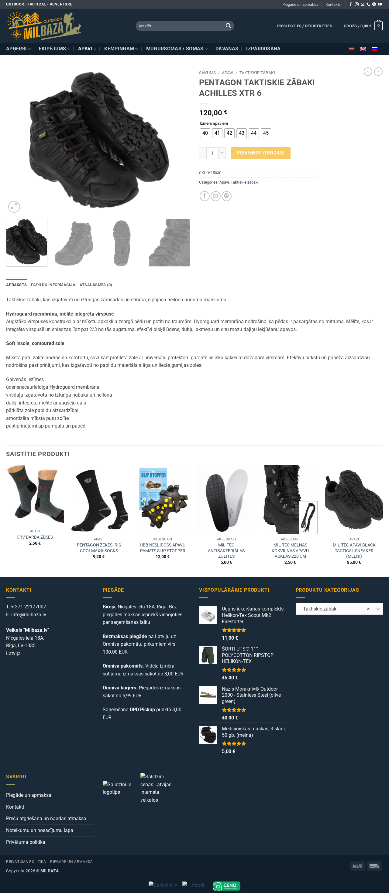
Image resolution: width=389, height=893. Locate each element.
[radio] (205, 133)
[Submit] (228, 26)
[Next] (178, 140)
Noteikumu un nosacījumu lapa (39, 830)
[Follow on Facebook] (351, 4)
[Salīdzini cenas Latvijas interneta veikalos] (158, 788)
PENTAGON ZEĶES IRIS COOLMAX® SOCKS (99, 548)
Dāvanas (226, 49)
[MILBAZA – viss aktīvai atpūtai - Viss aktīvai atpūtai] (66, 26)
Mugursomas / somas (175, 49)
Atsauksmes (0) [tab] (96, 284)
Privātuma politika (25, 842)
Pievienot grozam (260, 153)
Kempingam (119, 49)
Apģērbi (16, 49)
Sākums (207, 72)
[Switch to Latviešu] (351, 49)
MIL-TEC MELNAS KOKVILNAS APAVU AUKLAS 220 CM (290, 551)
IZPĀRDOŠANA (263, 49)
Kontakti (332, 4)
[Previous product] (378, 71)
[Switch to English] (363, 49)
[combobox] (339, 609)
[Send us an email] (362, 4)
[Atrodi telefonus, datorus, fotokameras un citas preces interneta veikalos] (195, 886)
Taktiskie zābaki (257, 72)
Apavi (85, 49)
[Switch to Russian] (374, 49)
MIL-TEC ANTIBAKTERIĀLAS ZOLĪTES (226, 551)
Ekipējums (52, 49)
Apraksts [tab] (16, 284)
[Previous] (17, 140)
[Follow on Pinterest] (374, 4)
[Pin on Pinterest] (227, 196)
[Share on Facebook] (205, 196)
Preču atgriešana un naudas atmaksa (46, 818)
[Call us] (368, 4)
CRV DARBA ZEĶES (35, 537)
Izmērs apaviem (214, 123)
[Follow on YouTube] (380, 4)
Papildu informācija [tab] (53, 284)
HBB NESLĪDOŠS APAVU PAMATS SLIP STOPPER (162, 548)
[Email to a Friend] (216, 196)
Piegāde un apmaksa (300, 4)
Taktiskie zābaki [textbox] (334, 609)
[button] (304, 26)
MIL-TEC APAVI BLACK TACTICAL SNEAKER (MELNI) (354, 551)
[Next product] (368, 71)
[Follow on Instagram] (357, 4)
